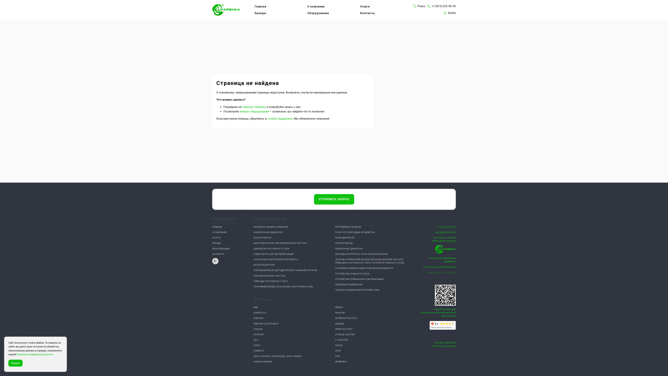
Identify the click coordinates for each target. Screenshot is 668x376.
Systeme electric (345, 334)
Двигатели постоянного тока (271, 249)
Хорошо (15, 363)
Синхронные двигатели (349, 249)
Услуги (365, 6)
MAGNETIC (259, 351)
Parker (339, 307)
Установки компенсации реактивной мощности (364, 268)
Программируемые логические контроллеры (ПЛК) (283, 286)
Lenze (257, 345)
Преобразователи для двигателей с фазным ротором (285, 270)
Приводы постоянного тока (271, 281)
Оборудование (318, 13)
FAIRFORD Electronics (266, 324)
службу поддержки (280, 118)
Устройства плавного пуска (352, 274)
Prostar (340, 313)
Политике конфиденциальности (34, 354)
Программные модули (348, 227)
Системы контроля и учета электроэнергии (361, 254)
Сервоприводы (344, 243)
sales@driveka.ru (445, 232)
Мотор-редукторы (264, 265)
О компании (316, 6)
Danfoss (258, 318)
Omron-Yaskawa (263, 362)
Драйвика (341, 362)
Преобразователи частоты (269, 276)
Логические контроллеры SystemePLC (276, 259)
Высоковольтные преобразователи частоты (280, 243)
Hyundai (258, 329)
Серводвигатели (344, 238)
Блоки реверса (262, 238)
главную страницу (254, 107)
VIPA (337, 356)
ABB (256, 307)
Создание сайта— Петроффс (441, 272)
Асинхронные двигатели (268, 232)
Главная (260, 6)
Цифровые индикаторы (349, 284)
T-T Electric (341, 340)
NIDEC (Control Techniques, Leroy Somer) (278, 356)
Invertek (259, 334)
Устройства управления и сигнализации (359, 279)
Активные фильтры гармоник (271, 227)
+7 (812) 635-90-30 (446, 227)
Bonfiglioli (260, 313)
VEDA (338, 351)
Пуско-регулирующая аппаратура (355, 232)
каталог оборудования (254, 111)
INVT (256, 340)
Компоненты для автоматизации (273, 254)
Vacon (339, 345)
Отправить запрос (334, 199)
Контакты (367, 13)
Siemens (339, 324)
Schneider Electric (346, 318)
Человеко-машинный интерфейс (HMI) (357, 290)
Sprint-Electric (344, 329)
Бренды (260, 13)
